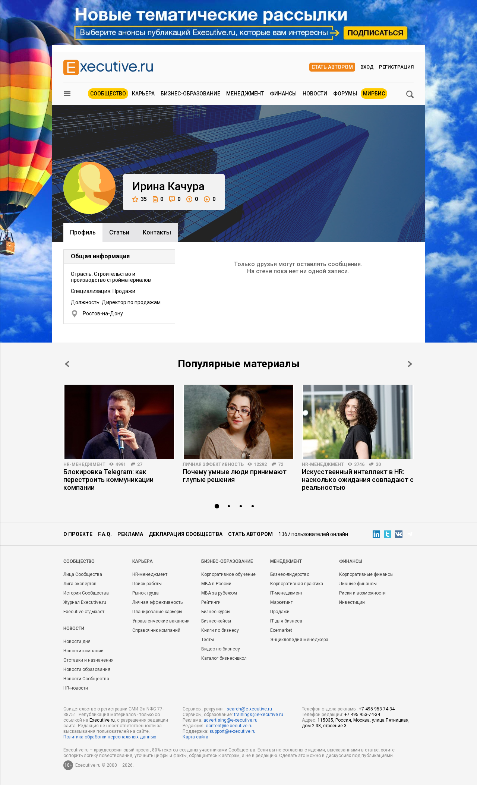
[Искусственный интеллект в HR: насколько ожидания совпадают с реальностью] (358, 422)
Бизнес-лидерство (289, 574)
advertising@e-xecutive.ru (230, 720)
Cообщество (79, 561)
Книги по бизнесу (220, 630)
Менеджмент (245, 94)
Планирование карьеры (157, 611)
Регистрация (396, 67)
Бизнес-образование (190, 94)
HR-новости (75, 688)
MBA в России (216, 583)
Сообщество (108, 94)
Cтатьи (119, 232)
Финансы (283, 94)
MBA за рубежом (219, 593)
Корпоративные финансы (366, 574)
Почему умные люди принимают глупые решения (235, 475)
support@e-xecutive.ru (232, 731)
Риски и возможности (362, 593)
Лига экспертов (80, 583)
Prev (67, 364)
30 (378, 464)
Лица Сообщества (82, 574)
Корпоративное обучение (228, 574)
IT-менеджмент (286, 593)
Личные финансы (358, 583)
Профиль (83, 232)
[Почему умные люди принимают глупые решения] (238, 422)
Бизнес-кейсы (216, 621)
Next (410, 364)
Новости (315, 94)
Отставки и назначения (88, 660)
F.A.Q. (105, 534)
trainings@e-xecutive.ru (258, 714)
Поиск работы (147, 583)
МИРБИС (374, 94)
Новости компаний (83, 650)
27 (139, 464)
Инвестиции (352, 602)
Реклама (130, 534)
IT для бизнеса (286, 621)
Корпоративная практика (296, 583)
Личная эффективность (213, 464)
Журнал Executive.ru (84, 602)
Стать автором (332, 67)
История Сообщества (86, 593)
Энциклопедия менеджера (299, 639)
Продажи (280, 611)
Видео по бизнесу (220, 649)
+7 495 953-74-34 (377, 709)
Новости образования (86, 669)
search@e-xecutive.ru (249, 709)
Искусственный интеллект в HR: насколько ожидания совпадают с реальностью (358, 479)
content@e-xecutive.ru (229, 725)
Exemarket (281, 630)
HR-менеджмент (84, 464)
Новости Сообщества (86, 678)
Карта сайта (195, 737)
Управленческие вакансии (161, 621)
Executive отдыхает (83, 611)
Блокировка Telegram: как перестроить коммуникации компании (108, 479)
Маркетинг (281, 602)
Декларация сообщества (185, 534)
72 (280, 464)
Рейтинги (211, 602)
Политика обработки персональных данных (109, 737)
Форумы (345, 94)
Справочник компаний (156, 630)
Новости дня (77, 641)
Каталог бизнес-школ (224, 658)
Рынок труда (145, 593)
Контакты (157, 232)
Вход (367, 67)
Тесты (207, 639)
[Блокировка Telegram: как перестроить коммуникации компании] (119, 422)
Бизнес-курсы (215, 611)
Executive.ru (102, 720)
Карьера (143, 94)
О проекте (77, 534)
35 (144, 199)
